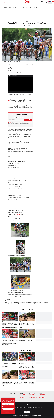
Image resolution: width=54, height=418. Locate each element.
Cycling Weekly (23, 25)
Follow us (27, 64)
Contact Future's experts (19, 407)
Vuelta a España (22, 397)
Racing (27, 21)
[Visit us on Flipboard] (53, 1)
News (33, 25)
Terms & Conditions (7, 412)
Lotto (31, 105)
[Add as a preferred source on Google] (27, 412)
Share (9, 64)
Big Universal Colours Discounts (13, 7)
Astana (9, 100)
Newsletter (31, 64)
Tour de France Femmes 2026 (45, 7)
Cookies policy (40, 407)
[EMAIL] (5, 300)
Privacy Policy (10, 411)
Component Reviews (42, 397)
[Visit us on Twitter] (49, 1)
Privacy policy (34, 407)
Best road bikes (31, 394)
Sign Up (8, 408)
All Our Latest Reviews (42, 394)
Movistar (18, 214)
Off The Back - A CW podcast (34, 7)
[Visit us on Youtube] (52, 1)
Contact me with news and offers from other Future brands (8, 406)
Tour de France (22, 394)
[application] (20, 84)
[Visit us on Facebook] (50, 1)
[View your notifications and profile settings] (7, 2)
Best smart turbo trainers (33, 397)
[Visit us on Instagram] (48, 1)
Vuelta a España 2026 (24, 7)
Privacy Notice (10, 122)
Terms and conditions (28, 407)
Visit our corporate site (38, 415)
